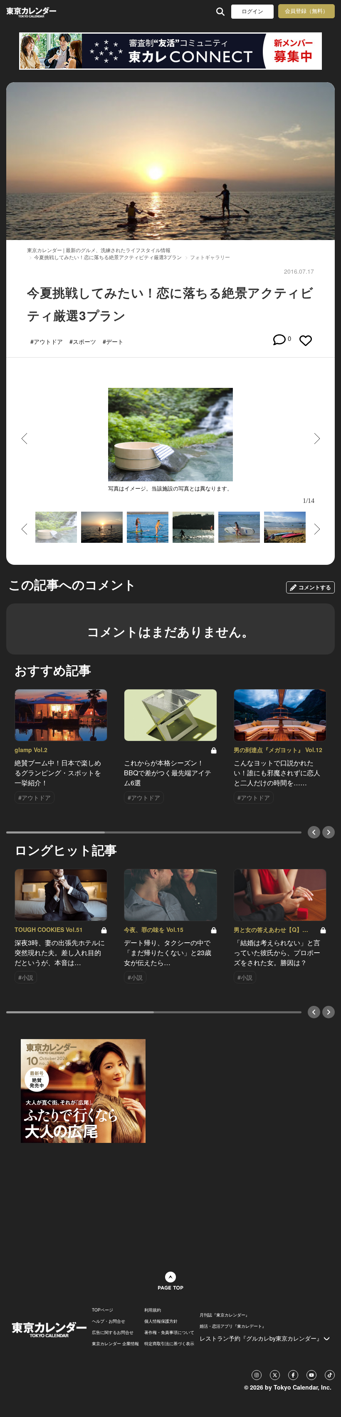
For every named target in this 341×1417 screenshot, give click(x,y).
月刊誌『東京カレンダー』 (225, 1315)
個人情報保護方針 (161, 1321)
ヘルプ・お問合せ (108, 1321)
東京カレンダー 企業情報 (115, 1343)
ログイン (252, 11)
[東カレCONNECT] (170, 51)
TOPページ (102, 1310)
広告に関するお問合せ (112, 1332)
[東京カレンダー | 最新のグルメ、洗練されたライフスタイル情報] (32, 11)
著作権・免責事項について (169, 1332)
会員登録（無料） (306, 11)
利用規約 (152, 1310)
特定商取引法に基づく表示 (169, 1343)
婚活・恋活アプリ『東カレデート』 (233, 1326)
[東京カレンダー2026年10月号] (83, 1090)
